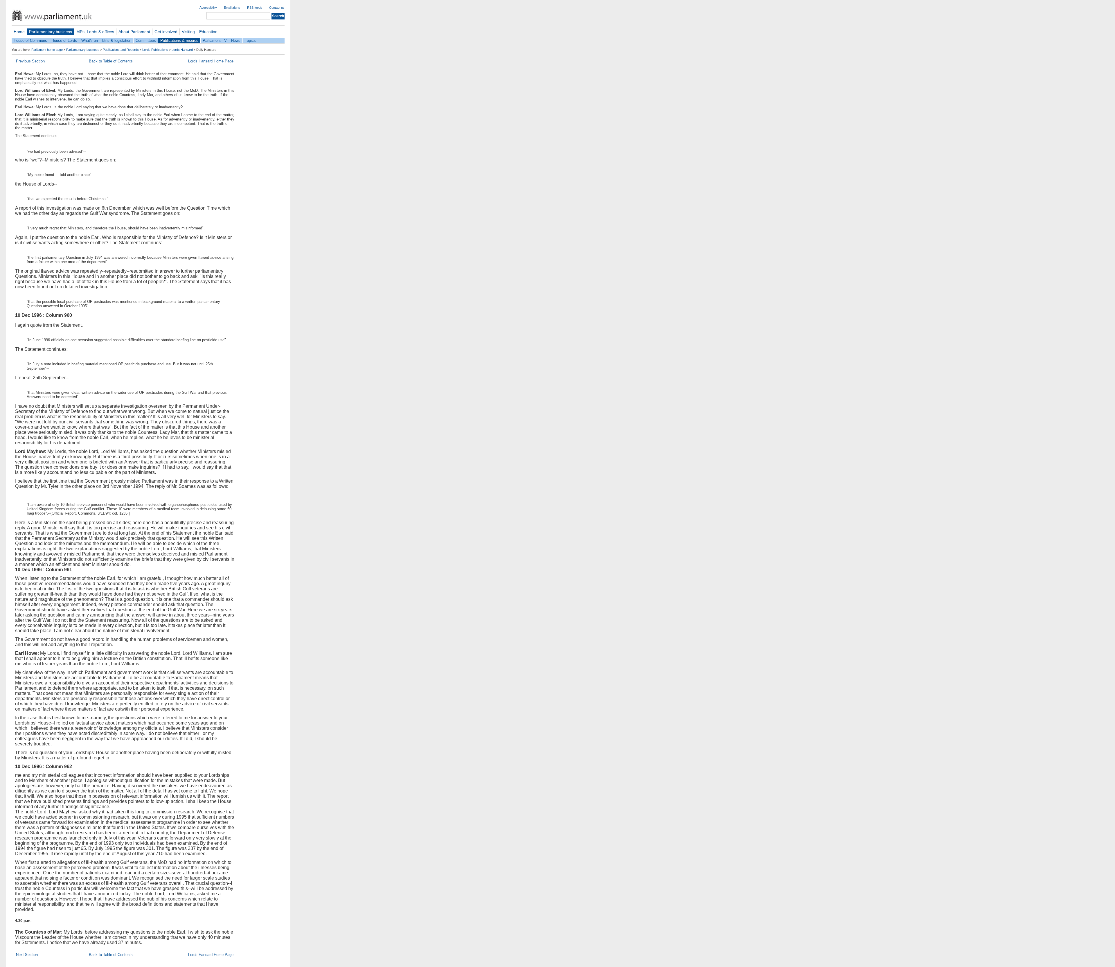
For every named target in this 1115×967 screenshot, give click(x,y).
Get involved (165, 31)
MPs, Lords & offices (95, 31)
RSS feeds (254, 7)
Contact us (277, 7)
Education (208, 31)
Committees (146, 40)
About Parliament (134, 31)
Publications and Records (121, 49)
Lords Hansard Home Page (210, 61)
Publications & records (179, 40)
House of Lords (64, 40)
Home (19, 31)
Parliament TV (215, 40)
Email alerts (232, 7)
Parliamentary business (50, 31)
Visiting (188, 31)
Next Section (27, 954)
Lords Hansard (182, 49)
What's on (89, 40)
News (235, 40)
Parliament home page (47, 49)
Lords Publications (155, 49)
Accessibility (208, 7)
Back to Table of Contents (111, 61)
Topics (250, 40)
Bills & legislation (116, 40)
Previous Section (30, 61)
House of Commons (30, 40)
